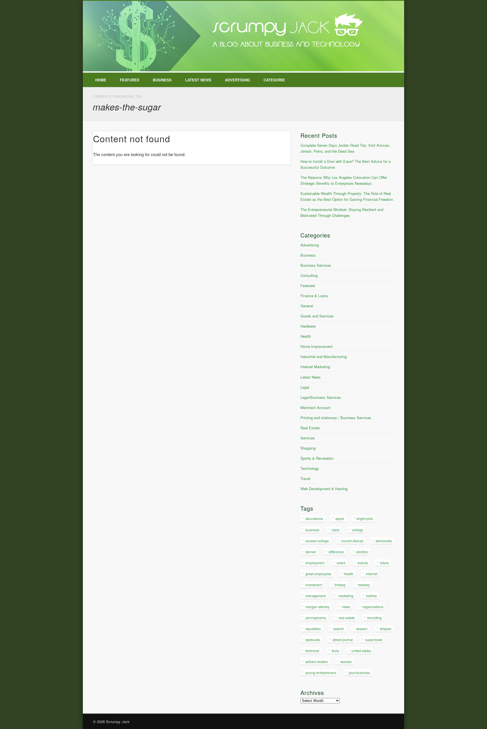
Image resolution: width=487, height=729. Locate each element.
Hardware (308, 326)
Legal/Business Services (320, 397)
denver (311, 551)
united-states (361, 650)
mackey (364, 584)
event (341, 562)
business (312, 529)
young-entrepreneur (321, 672)
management (316, 595)
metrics (371, 595)
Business (162, 80)
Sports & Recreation (316, 458)
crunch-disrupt (352, 540)
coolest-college (317, 540)
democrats (384, 540)
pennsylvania (316, 617)
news (346, 606)
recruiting (374, 617)
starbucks (313, 639)
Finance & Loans (314, 295)
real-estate (346, 617)
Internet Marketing (315, 366)
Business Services (315, 265)
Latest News (198, 80)
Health (305, 336)
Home (100, 80)
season (362, 628)
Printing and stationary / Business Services (335, 417)
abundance (314, 518)
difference (336, 551)
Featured (129, 80)
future (384, 562)
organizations (372, 606)
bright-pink (365, 518)
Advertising (237, 80)
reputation (313, 628)
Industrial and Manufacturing (323, 356)
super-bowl (373, 639)
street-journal (343, 639)
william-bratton (317, 661)
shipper (385, 628)
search (338, 628)
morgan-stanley (317, 606)
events (363, 562)
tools (335, 650)
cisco (336, 529)
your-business (359, 672)
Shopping (308, 448)
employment (315, 562)
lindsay (340, 584)
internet (371, 573)
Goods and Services (317, 316)
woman (346, 661)
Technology (309, 468)
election (362, 551)
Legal (304, 387)
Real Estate (310, 427)
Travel (305, 478)
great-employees (318, 573)
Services (307, 438)
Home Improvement (316, 346)
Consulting (309, 275)
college (357, 529)
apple (339, 518)
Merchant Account (315, 407)
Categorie (274, 80)
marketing (345, 595)
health (348, 573)
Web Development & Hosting (323, 488)
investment (314, 584)
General (306, 305)
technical (312, 650)
